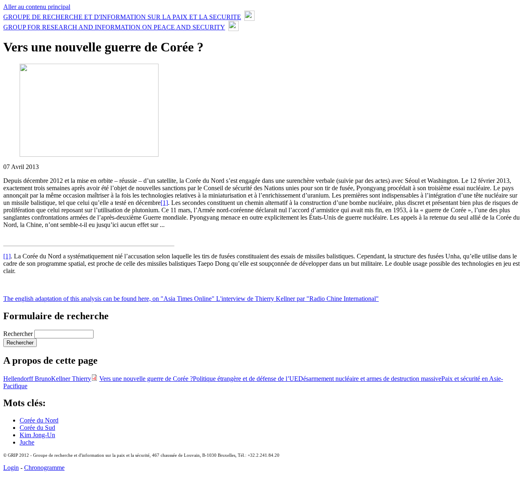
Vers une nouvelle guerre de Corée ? (146, 378)
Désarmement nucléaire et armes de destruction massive (369, 378)
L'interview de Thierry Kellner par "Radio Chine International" (297, 298)
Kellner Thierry (71, 378)
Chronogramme (44, 467)
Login (11, 467)
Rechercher (18, 333)
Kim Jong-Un (37, 434)
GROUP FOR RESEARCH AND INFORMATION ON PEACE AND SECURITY (114, 27)
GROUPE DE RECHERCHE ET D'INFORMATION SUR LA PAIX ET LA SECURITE (122, 16)
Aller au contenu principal (36, 6)
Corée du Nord (39, 420)
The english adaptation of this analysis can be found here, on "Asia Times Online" (109, 298)
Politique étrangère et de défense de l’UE (245, 378)
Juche (27, 442)
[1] (164, 202)
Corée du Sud (37, 427)
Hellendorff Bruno (27, 378)
